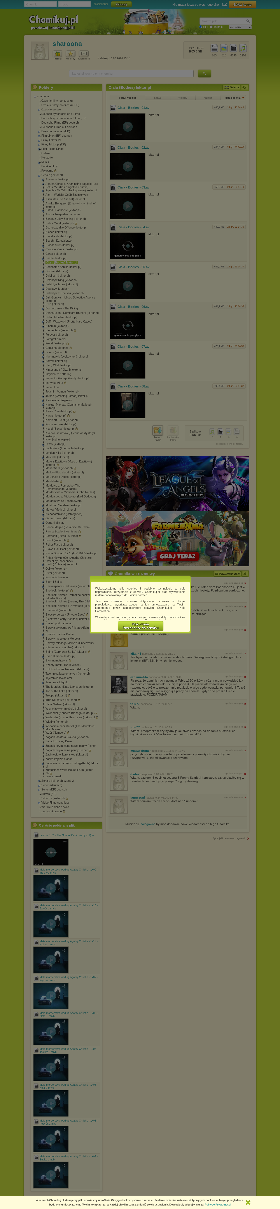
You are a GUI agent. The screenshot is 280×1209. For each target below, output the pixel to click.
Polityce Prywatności (218, 1204)
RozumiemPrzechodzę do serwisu (141, 626)
